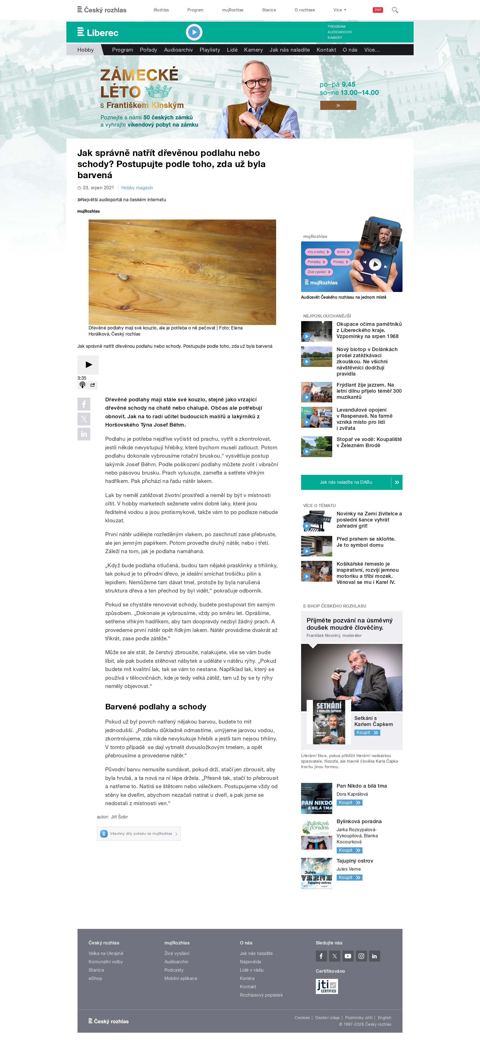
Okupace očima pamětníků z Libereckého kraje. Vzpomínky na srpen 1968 (369, 330)
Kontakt (326, 50)
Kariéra (247, 978)
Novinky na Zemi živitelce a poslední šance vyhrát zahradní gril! (369, 520)
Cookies (302, 1017)
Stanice (269, 10)
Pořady (149, 50)
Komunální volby (106, 961)
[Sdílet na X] (84, 419)
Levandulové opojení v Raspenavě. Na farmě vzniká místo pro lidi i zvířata (364, 419)
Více (372, 50)
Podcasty (174, 970)
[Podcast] (83, 385)
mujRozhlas (233, 10)
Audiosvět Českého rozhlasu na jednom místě (343, 297)
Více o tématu (319, 505)
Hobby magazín (137, 187)
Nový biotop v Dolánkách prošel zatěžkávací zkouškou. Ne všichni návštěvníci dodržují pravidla (367, 361)
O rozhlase (305, 10)
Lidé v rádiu (252, 970)
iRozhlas (161, 10)
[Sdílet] (93, 385)
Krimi (341, 252)
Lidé (232, 50)
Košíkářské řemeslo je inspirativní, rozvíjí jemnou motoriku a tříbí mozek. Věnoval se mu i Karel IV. (368, 573)
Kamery (335, 38)
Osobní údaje (327, 1017)
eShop (95, 978)
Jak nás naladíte (290, 50)
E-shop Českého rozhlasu (335, 606)
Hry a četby (316, 252)
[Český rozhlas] (102, 10)
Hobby (86, 50)
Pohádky (314, 262)
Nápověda (250, 961)
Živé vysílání (317, 272)
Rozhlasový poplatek (261, 995)
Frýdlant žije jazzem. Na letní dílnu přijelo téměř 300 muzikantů (369, 391)
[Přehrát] (88, 365)
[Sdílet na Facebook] (84, 404)
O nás (350, 50)
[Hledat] (395, 10)
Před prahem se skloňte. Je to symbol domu (366, 542)
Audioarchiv (340, 32)
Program (195, 10)
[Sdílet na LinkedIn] (84, 434)
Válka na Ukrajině (106, 953)
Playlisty (210, 50)
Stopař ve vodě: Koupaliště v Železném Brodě (369, 442)
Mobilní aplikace (181, 978)
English (384, 1017)
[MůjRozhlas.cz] (89, 212)
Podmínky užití (358, 1017)
